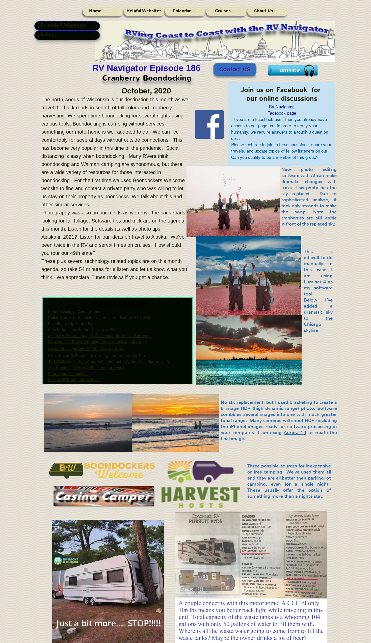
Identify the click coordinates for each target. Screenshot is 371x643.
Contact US (234, 69)
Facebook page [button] (282, 113)
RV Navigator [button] (282, 106)
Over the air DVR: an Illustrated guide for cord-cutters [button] (97, 355)
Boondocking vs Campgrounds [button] (75, 311)
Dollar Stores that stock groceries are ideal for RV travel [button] (99, 317)
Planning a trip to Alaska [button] (70, 324)
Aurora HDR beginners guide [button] (74, 380)
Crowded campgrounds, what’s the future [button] (85, 349)
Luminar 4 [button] (315, 282)
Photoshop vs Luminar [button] (68, 374)
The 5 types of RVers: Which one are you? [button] (86, 367)
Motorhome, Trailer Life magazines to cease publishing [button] (97, 342)
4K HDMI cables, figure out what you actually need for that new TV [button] (109, 361)
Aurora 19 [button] (295, 433)
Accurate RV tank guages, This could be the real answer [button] (99, 336)
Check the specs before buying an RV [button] (82, 330)
